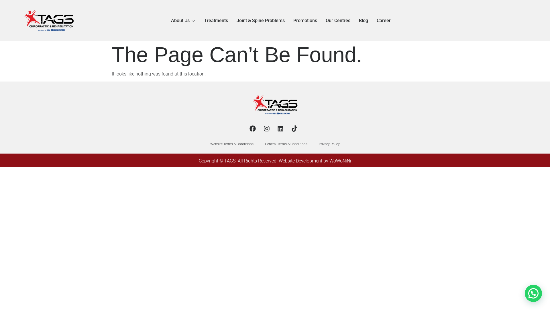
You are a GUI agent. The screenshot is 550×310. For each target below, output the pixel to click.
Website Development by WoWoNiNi (315, 161)
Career (384, 20)
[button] (533, 293)
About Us (180, 20)
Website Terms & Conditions (232, 144)
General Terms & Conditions (286, 144)
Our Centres (338, 20)
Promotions (305, 20)
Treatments (216, 20)
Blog (363, 20)
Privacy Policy (329, 144)
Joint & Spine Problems (261, 20)
